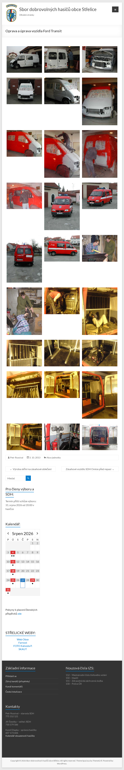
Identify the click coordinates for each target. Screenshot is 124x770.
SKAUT (23, 649)
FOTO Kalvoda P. (22, 645)
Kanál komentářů (14, 686)
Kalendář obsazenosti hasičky (20, 735)
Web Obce (23, 639)
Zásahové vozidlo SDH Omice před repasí (90, 469)
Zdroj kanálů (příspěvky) (17, 681)
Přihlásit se (10, 676)
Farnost (22, 642)
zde (19, 613)
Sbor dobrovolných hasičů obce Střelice (58, 9)
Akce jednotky (53, 457)
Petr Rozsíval (16, 457)
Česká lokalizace (13, 691)
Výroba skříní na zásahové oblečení (31, 469)
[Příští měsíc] (37, 533)
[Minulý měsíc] (8, 533)
